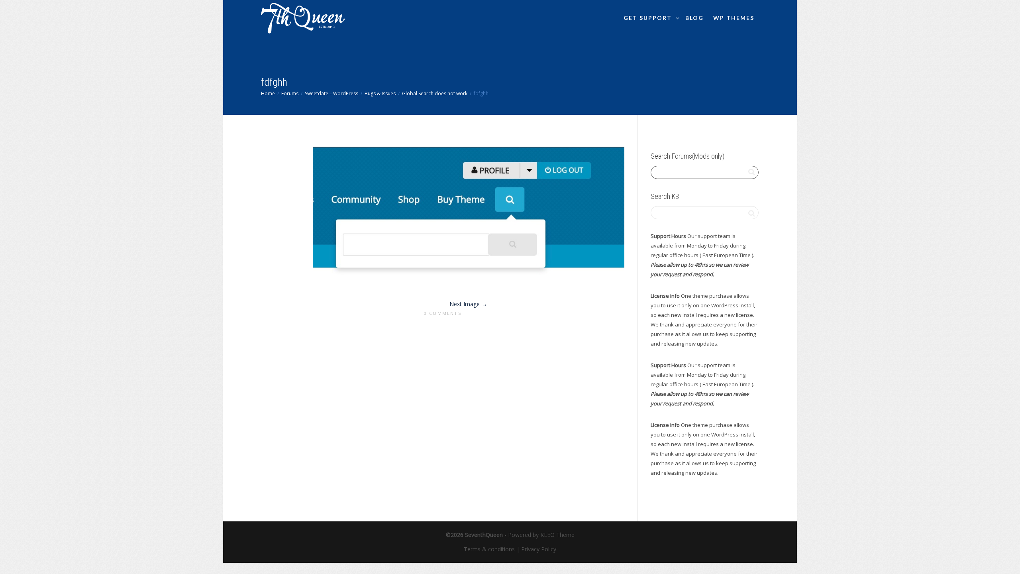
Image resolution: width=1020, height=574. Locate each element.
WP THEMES (733, 17)
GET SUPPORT (649, 17)
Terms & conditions (489, 549)
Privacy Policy (538, 549)
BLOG (694, 17)
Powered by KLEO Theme (541, 535)
